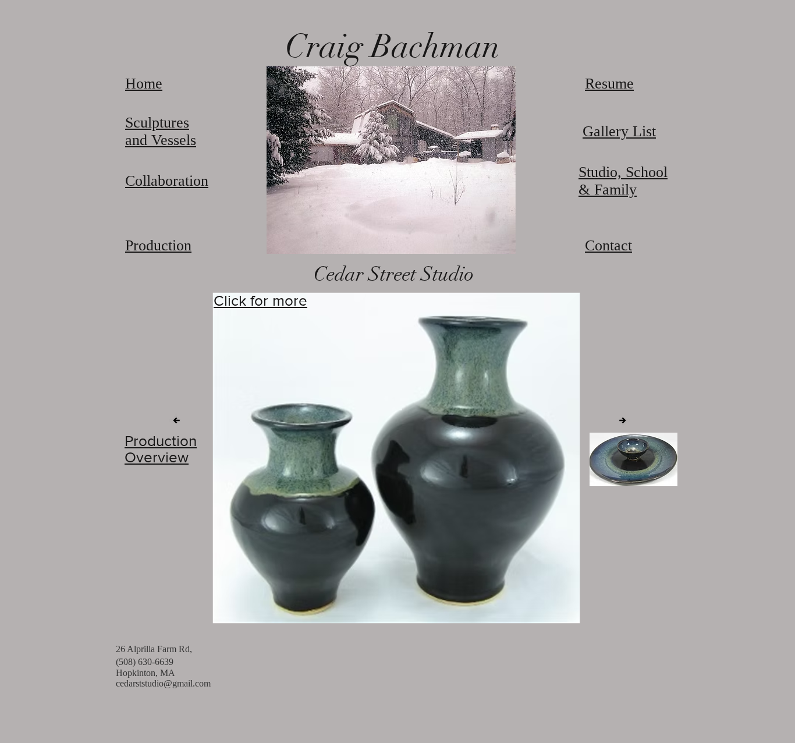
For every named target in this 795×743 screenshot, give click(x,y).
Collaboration (166, 180)
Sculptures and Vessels (160, 131)
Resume (609, 83)
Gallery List (619, 131)
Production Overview (161, 449)
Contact (608, 245)
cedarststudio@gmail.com (163, 683)
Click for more (260, 300)
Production (158, 245)
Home (143, 83)
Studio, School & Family (623, 181)
